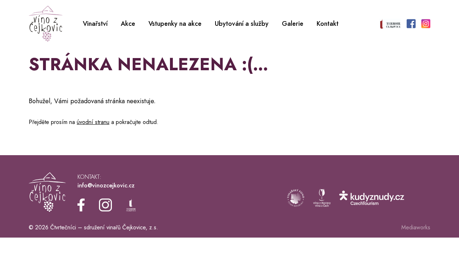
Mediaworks (415, 227)
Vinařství (95, 23)
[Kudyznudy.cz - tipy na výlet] (371, 198)
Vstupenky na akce (175, 23)
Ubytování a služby (242, 23)
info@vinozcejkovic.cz (105, 185)
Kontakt (328, 23)
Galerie (292, 23)
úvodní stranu (93, 122)
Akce (128, 23)
